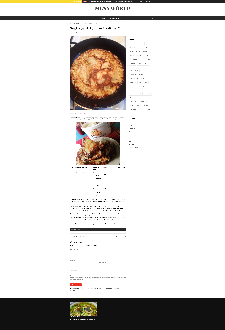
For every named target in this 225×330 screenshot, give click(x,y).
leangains (143, 70)
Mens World (112, 8)
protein (145, 86)
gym (145, 63)
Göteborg (132, 67)
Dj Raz (138, 51)
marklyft (141, 74)
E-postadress (102, 262)
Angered (132, 44)
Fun (149, 59)
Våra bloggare (132, 141)
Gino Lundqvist (90, 32)
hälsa (146, 67)
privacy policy (132, 135)
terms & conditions (134, 138)
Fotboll (143, 59)
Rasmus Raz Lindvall (135, 94)
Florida (146, 55)
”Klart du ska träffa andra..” (79, 236)
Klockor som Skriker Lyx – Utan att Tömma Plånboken (93, 1)
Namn (72, 260)
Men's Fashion (134, 78)
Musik (142, 78)
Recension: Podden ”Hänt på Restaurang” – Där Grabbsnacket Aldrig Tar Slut (127, 1)
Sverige (132, 105)
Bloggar (78, 229)
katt (131, 70)
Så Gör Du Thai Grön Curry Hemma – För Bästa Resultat (82, 319)
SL (137, 97)
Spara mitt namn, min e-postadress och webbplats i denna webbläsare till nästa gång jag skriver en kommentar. (98, 278)
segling (132, 97)
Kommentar (74, 249)
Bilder (147, 47)
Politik (138, 86)
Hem (130, 122)
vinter (141, 109)
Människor (133, 82)
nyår (146, 82)
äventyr (148, 109)
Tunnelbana (133, 109)
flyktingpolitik (134, 59)
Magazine (104, 18)
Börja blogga (132, 144)
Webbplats (73, 270)
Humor (140, 67)
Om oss (120, 18)
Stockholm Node (143, 101)
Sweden (139, 105)
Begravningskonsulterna (136, 47)
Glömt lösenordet (133, 147)
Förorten (132, 63)
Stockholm (133, 101)
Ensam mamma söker (135, 55)
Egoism (145, 51)
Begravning (140, 44)
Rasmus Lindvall (134, 90)
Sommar (144, 97)
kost (136, 70)
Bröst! (131, 51)
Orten (131, 86)
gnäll (139, 63)
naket (140, 82)
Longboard (133, 74)
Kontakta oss (132, 128)
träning (146, 105)
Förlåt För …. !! (120, 236)
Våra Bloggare (113, 18)
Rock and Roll (147, 94)
